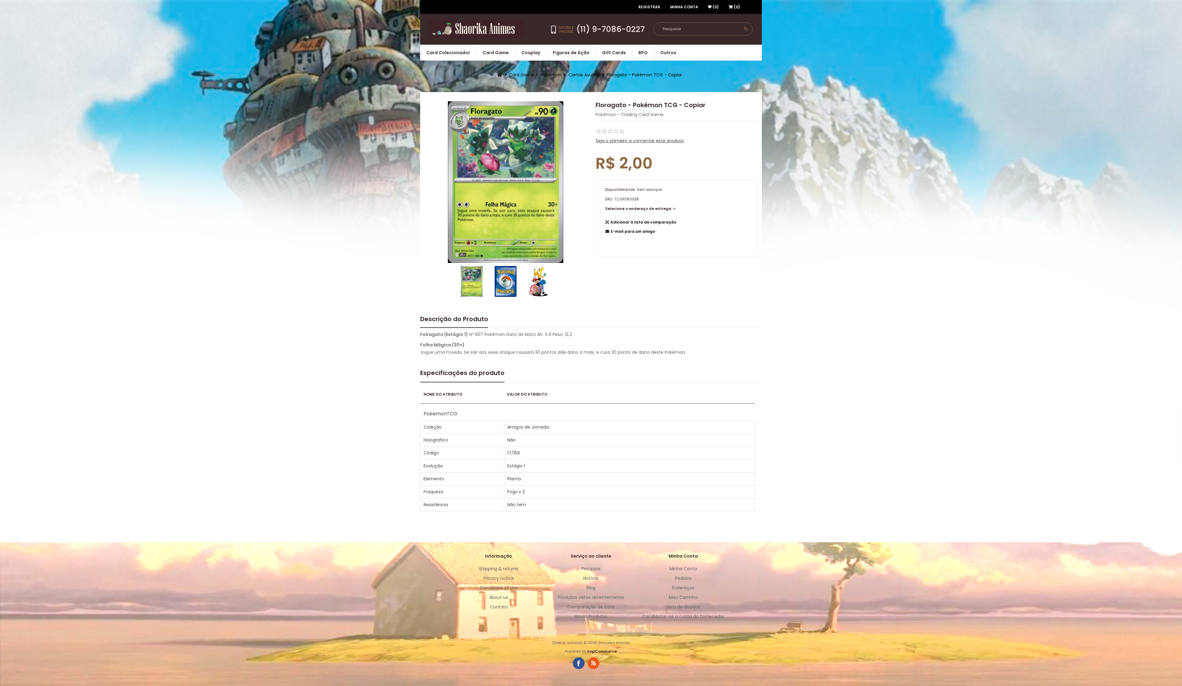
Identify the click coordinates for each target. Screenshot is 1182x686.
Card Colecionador (448, 53)
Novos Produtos (591, 616)
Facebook (579, 663)
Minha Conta (684, 7)
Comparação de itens (591, 607)
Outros (668, 53)
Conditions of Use (499, 588)
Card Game (496, 53)
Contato (499, 607)
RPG (643, 53)
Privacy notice (499, 578)
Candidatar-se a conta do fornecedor (683, 616)
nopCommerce (602, 651)
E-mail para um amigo (633, 231)
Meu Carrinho (683, 597)
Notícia (590, 578)
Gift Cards (614, 53)
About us (498, 597)
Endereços (683, 588)
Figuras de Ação (571, 53)
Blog (590, 588)
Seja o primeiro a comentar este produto (640, 141)
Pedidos (683, 578)
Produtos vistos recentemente (591, 597)
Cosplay (530, 53)
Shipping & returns (498, 569)
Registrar (649, 7)
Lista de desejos (683, 607)
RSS (593, 663)
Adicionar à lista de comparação (643, 222)
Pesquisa (590, 569)
